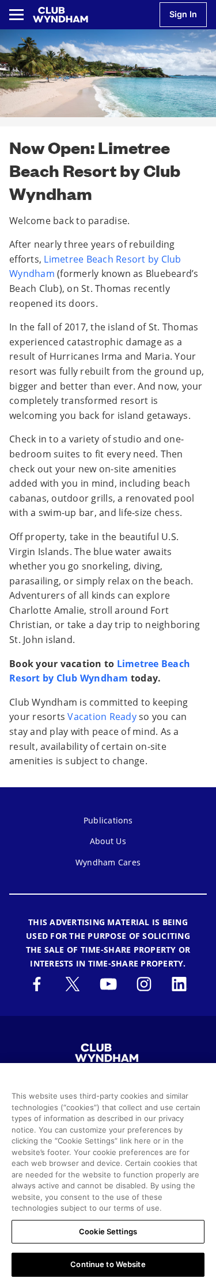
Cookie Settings (108, 1231)
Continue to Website (107, 1264)
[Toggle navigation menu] (16, 14)
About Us (108, 840)
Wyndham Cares (108, 862)
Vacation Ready (102, 716)
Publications (108, 820)
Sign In (183, 14)
